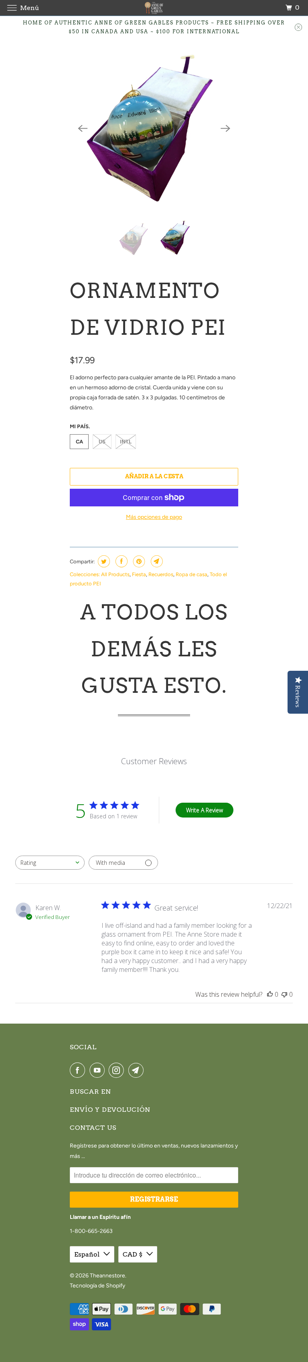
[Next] (225, 128)
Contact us (93, 1127)
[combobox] (50, 863)
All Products (115, 574)
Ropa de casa (191, 574)
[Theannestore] (154, 8)
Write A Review (204, 810)
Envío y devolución (110, 1109)
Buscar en (90, 1091)
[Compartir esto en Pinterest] (138, 561)
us (102, 442)
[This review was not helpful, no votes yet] (284, 994)
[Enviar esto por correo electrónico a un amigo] (156, 561)
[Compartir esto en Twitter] (103, 561)
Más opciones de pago (154, 517)
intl (126, 442)
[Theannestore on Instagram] (118, 1070)
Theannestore (107, 1275)
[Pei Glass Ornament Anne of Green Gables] (154, 128)
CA (79, 442)
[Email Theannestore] (137, 1070)
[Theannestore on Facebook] (79, 1070)
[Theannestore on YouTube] (98, 1070)
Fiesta (139, 574)
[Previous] (82, 128)
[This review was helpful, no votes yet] (270, 994)
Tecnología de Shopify (97, 1285)
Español (86, 1254)
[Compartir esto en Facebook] (120, 561)
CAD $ (132, 1254)
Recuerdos (160, 574)
